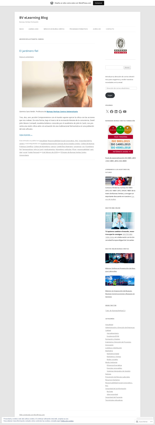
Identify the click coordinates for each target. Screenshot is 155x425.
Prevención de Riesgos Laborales (117, 377)
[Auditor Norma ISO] (119, 185)
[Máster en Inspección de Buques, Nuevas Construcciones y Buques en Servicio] (119, 285)
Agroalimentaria (113, 333)
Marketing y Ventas (114, 356)
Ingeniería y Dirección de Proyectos (118, 342)
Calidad (108, 330)
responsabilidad (83, 149)
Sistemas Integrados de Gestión (118, 371)
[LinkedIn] (116, 112)
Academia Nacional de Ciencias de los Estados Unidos (60, 143)
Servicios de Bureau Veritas (54, 29)
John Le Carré (38, 149)
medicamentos (49, 149)
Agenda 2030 (33, 29)
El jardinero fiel (28, 51)
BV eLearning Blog (33, 17)
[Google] (120, 112)
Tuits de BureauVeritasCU (115, 310)
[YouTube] (125, 112)
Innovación (109, 345)
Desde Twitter (110, 305)
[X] (107, 112)
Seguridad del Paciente (113, 397)
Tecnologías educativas (114, 400)
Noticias (108, 374)
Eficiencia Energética (114, 365)
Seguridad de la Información (115, 388)
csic (83, 146)
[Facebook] (112, 112)
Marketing (109, 351)
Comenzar (98, 3)
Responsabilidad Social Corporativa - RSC (63, 141)
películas (68, 149)
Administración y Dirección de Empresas (120, 327)
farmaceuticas (27, 149)
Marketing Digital (113, 354)
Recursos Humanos (112, 380)
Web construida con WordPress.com (32, 415)
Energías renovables (114, 368)
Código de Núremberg (42, 146)
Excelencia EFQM (113, 336)
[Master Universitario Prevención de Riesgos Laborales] (119, 262)
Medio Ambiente (111, 362)
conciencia (77, 146)
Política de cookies (67, 421)
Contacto (110, 29)
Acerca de (97, 29)
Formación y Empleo (112, 339)
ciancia (53, 146)
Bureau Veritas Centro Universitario (62, 111)
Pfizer (74, 149)
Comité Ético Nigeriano (65, 146)
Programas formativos (79, 29)
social (25, 152)
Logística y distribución (113, 348)
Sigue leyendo (25, 135)
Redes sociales (112, 359)
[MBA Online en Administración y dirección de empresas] (119, 228)
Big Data (110, 391)
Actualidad (43, 141)
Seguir (110, 95)
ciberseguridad (112, 394)
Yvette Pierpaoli (33, 152)
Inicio (21, 29)
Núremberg (60, 149)
